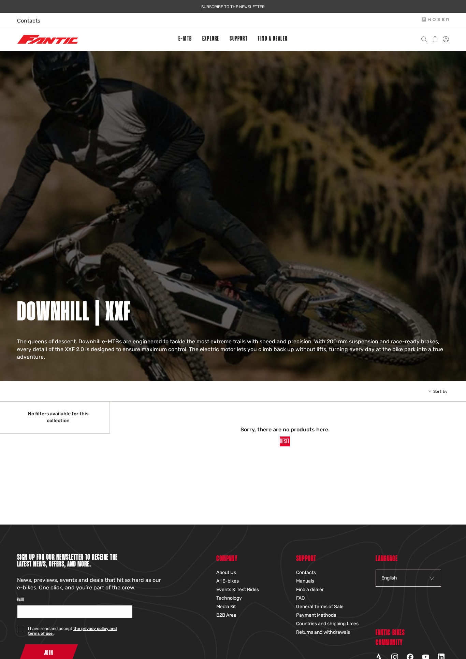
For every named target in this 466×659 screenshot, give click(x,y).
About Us (226, 572)
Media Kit (226, 607)
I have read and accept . (72, 631)
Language (386, 559)
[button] (185, 39)
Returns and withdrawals (323, 632)
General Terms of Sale (320, 607)
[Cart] (436, 39)
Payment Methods (316, 615)
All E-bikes (227, 581)
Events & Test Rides (237, 589)
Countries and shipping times (327, 624)
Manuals (305, 581)
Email (20, 599)
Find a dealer (310, 589)
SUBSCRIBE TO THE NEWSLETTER (233, 6)
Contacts (28, 20)
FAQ (300, 598)
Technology (229, 598)
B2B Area (226, 615)
